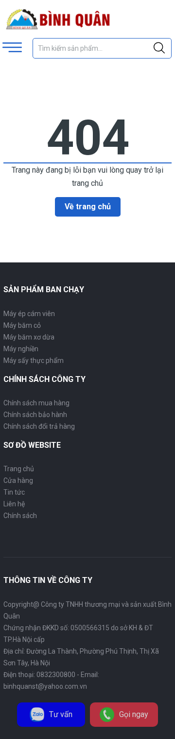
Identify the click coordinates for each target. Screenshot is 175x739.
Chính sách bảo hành (35, 415)
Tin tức (14, 492)
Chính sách (20, 515)
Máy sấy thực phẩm (33, 360)
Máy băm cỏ (22, 325)
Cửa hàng (18, 480)
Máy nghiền (20, 349)
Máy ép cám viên (29, 314)
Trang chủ (18, 469)
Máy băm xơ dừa (28, 337)
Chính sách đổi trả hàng (39, 426)
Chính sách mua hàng (36, 403)
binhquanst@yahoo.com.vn (45, 686)
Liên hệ (14, 504)
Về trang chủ (88, 206)
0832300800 (55, 675)
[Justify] (159, 48)
